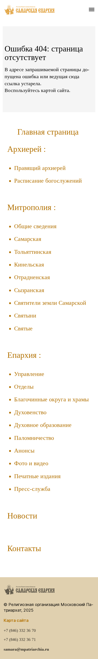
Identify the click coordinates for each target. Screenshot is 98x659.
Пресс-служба (32, 489)
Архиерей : (26, 149)
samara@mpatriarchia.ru (26, 649)
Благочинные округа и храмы (51, 399)
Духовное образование (43, 425)
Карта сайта (16, 620)
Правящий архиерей (40, 168)
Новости (22, 515)
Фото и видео (31, 463)
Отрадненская (32, 277)
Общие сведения (35, 226)
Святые (23, 328)
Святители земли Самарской (50, 303)
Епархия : (24, 355)
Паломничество (34, 438)
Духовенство (30, 412)
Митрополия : (31, 207)
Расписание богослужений (48, 180)
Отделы (24, 386)
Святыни (25, 315)
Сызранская (29, 290)
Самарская (27, 239)
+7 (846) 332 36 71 (20, 639)
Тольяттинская (32, 252)
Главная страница (48, 131)
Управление (29, 374)
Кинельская (29, 264)
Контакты (24, 548)
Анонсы (24, 450)
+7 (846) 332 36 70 (20, 630)
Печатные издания (37, 476)
